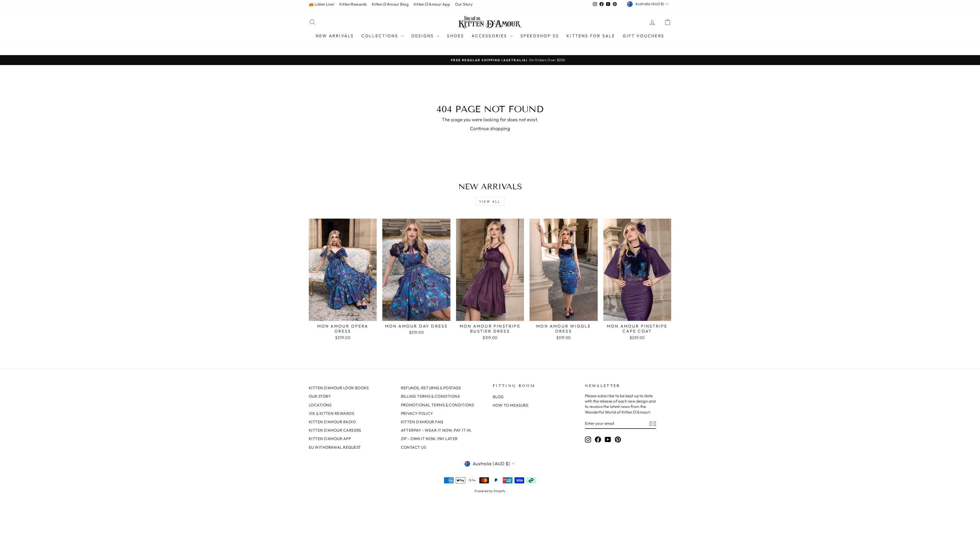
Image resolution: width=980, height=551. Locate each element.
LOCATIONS (320, 405)
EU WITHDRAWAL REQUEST (335, 447)
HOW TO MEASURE (511, 405)
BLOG (498, 396)
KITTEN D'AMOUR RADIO (332, 421)
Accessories (490, 35)
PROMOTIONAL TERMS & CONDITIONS (437, 405)
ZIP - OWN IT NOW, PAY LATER (429, 438)
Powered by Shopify (490, 491)
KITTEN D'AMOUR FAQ (422, 421)
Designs (423, 35)
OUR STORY (320, 396)
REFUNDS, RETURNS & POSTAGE (431, 387)
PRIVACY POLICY (417, 413)
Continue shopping (490, 128)
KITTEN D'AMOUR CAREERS (335, 430)
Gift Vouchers (643, 35)
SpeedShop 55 (539, 35)
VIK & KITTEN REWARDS (331, 413)
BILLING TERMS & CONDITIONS (430, 396)
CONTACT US (413, 447)
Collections (380, 35)
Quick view (342, 315)
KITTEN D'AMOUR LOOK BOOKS (339, 387)
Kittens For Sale (591, 35)
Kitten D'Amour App (432, 4)
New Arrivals (335, 35)
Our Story (464, 4)
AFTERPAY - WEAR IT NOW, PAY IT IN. (436, 430)
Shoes (455, 35)
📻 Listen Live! (321, 4)
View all (490, 201)
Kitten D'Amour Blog (390, 4)
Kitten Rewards (352, 4)
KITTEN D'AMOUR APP (330, 438)
